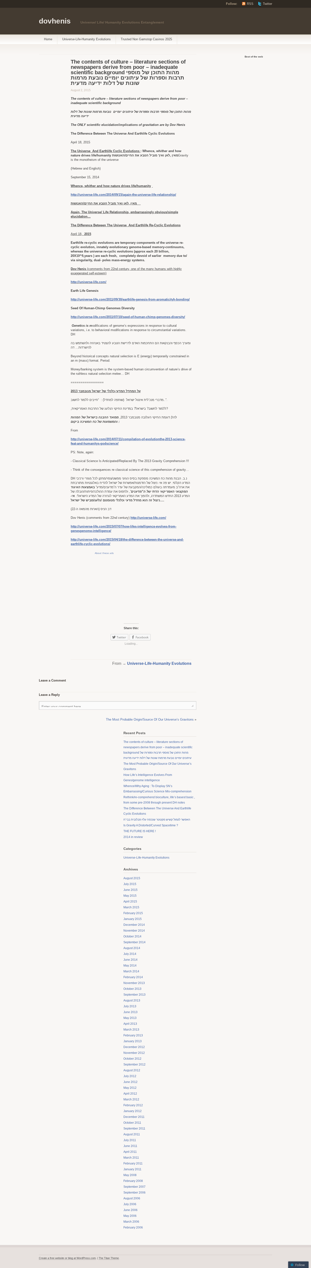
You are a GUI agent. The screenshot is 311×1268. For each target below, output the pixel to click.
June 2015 (130, 890)
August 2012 (131, 1070)
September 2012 (134, 1064)
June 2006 (130, 1210)
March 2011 (131, 1157)
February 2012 (133, 1105)
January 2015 (132, 919)
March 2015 (131, 907)
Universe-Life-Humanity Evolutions (86, 39)
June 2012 (130, 1082)
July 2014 (129, 954)
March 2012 (131, 1099)
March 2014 (131, 971)
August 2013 (131, 1000)
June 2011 (130, 1146)
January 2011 (132, 1169)
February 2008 (133, 1181)
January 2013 (132, 1041)
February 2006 (133, 1227)
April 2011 (130, 1152)
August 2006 (131, 1198)
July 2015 (129, 884)
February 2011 (133, 1163)
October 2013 (132, 989)
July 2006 (129, 1204)
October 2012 (132, 1058)
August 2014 (131, 948)
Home (48, 39)
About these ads (104, 553)
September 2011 (134, 1128)
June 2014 (130, 959)
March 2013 (131, 1029)
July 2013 (129, 1006)
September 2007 (134, 1186)
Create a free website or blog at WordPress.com (67, 1258)
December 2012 (134, 1047)
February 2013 (133, 1035)
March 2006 (131, 1221)
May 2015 (130, 895)
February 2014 (133, 977)
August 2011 (131, 1134)
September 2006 (134, 1192)
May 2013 (130, 1018)
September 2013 (134, 994)
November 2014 (134, 930)
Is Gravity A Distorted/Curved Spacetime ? (150, 825)
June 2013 (130, 1012)
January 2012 (132, 1111)
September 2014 (134, 942)
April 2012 (130, 1093)
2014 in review (133, 837)
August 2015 (131, 878)
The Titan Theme (109, 1258)
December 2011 (134, 1117)
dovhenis (55, 21)
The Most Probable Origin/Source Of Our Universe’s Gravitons (150, 719)
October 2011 (132, 1122)
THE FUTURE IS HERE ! (139, 831)
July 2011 (129, 1140)
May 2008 (130, 1175)
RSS (250, 4)
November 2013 (134, 983)
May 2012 (130, 1087)
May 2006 (130, 1216)
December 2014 (134, 925)
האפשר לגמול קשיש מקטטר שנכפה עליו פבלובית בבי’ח (156, 819)
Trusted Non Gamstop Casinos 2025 (146, 39)
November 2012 (134, 1053)
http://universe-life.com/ (88, 282)
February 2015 (133, 913)
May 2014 (130, 965)
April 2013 (130, 1023)
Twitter (267, 4)
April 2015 (130, 901)
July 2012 (129, 1076)
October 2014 (132, 936)
